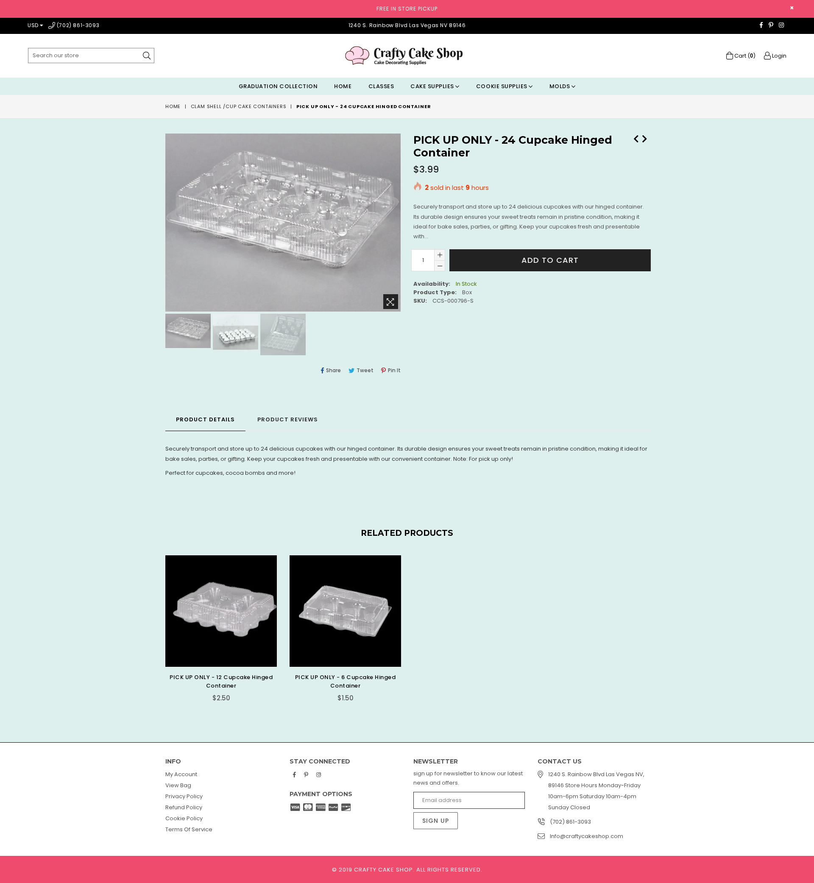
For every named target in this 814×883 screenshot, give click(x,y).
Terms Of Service (188, 829)
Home (342, 86)
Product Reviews (287, 419)
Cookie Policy (184, 818)
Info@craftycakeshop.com (586, 836)
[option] (187, 332)
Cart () (744, 56)
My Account (181, 774)
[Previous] (636, 138)
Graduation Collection (278, 86)
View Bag (178, 785)
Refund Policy (183, 807)
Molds (560, 86)
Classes (381, 86)
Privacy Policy (184, 796)
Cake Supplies (432, 86)
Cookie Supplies (502, 86)
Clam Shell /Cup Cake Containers (239, 106)
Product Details (205, 419)
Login (778, 56)
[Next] (644, 138)
